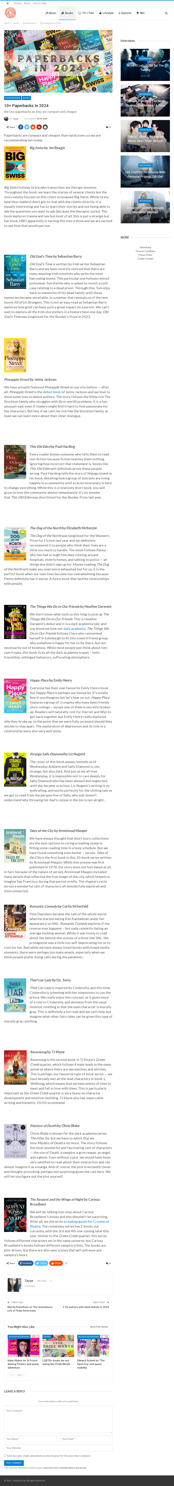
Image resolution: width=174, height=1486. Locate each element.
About (27, 3)
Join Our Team (40, 3)
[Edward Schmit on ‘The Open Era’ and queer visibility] (93, 1346)
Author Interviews (19, 1337)
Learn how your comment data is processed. (65, 1467)
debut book (52, 392)
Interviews (145, 59)
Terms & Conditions (145, 251)
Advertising (145, 247)
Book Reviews (12, 98)
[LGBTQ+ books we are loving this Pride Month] (58, 1346)
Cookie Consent (145, 258)
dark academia (74, 628)
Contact (17, 3)
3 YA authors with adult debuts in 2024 (86, 1307)
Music (52, 13)
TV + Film (88, 13)
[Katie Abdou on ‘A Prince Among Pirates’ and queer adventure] (23, 1346)
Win (142, 13)
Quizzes (126, 13)
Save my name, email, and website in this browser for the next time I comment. (49, 1455)
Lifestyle (108, 13)
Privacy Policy (145, 255)
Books (69, 13)
